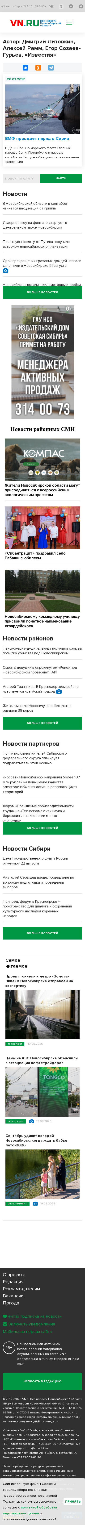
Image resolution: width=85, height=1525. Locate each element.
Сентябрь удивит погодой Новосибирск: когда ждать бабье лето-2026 (36, 1140)
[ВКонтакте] (25, 68)
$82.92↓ (40, 6)
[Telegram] (51, 68)
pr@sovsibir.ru (68, 1453)
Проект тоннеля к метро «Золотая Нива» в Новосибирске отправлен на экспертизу (39, 981)
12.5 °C (28, 6)
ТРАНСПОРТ (15, 1044)
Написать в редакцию (43, 1381)
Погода (11, 1303)
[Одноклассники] (38, 68)
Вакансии (13, 1296)
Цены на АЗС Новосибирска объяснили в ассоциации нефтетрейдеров (41, 1060)
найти (61, 178)
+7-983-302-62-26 (29, 1457)
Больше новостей (42, 292)
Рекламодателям (21, 1289)
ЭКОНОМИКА (15, 1121)
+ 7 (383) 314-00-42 (48, 1444)
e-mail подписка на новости (35, 1316)
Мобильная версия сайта (27, 1331)
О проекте (14, 1275)
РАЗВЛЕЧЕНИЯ (17, 1203)
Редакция (13, 1282)
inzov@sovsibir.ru (36, 1448)
